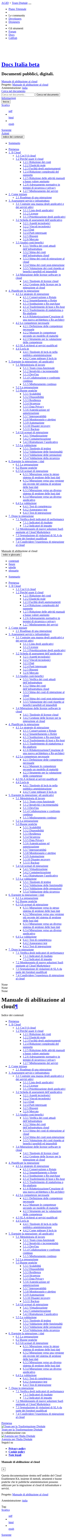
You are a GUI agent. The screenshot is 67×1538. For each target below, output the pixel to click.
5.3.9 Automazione (33, 422)
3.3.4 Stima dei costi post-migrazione (43, 265)
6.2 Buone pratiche (26, 467)
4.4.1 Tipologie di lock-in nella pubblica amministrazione (40, 353)
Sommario (14, 143)
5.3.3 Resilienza (32, 400)
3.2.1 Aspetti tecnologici (36, 223)
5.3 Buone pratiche (26, 390)
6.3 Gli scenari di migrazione (32, 471)
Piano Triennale (17, 9)
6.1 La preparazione (27, 464)
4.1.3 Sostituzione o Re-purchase (41, 303)
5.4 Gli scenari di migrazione (32, 432)
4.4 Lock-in (22, 348)
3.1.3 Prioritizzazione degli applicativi (44, 216)
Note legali (15, 1454)
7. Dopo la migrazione (21, 516)
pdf (10, 111)
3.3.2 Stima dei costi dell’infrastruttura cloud (36, 254)
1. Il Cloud (15, 152)
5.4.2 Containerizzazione (37, 438)
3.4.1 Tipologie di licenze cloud (40, 281)
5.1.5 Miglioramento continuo (39, 384)
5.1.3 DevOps (31, 374)
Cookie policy (17, 1451)
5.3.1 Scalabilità (32, 393)
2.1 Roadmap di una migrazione (34, 197)
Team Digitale (20, 2)
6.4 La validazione (26, 503)
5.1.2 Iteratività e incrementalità (40, 371)
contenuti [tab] (14, 560)
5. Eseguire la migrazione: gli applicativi (31, 361)
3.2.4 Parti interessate (35, 232)
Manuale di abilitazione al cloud (19, 81)
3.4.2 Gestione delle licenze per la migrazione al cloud (42, 286)
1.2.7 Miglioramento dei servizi (40, 191)
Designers (14, 21)
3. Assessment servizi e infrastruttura (29, 200)
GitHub (13, 38)
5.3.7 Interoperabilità (34, 416)
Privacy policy (17, 1448)
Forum (12, 31)
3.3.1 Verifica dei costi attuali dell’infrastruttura (39, 247)
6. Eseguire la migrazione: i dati (26, 461)
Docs (11, 34)
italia (25, 1500)
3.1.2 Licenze (30, 213)
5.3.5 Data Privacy (33, 406)
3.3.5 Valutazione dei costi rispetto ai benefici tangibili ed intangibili (43, 270)
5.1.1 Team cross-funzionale (39, 368)
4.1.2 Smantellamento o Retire (40, 300)
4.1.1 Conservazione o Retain (39, 297)
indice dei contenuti (13, 137)
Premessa (14, 149)
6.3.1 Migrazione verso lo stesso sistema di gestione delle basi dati (41, 476)
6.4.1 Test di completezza (37, 506)
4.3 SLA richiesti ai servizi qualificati (36, 345)
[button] (13, 91)
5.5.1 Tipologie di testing (37, 448)
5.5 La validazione (26, 445)
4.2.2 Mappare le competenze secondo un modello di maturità (40, 334)
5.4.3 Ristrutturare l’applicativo (40, 442)
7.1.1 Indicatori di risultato (38, 522)
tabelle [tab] (12, 567)
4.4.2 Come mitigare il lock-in (40, 358)
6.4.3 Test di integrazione (37, 512)
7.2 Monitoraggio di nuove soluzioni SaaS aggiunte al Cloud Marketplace (39, 530)
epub (11, 123)
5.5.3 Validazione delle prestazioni (42, 454)
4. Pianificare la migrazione (24, 290)
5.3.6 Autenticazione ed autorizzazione (36, 411)
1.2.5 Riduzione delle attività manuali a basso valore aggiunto (44, 180)
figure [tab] (12, 564)
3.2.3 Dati (28, 229)
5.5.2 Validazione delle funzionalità (43, 451)
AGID (5, 2)
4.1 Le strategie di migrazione (32, 294)
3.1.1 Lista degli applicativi (38, 210)
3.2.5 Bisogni (30, 236)
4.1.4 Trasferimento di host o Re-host (44, 306)
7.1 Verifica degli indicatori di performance (40, 519)
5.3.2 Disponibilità (33, 396)
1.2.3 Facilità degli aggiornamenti (42, 168)
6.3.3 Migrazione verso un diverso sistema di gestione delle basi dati (42, 492)
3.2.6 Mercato (31, 239)
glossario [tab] (14, 570)
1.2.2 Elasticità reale (34, 165)
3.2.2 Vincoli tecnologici (37, 226)
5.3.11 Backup (31, 429)
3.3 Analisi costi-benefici (30, 242)
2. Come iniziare (18, 194)
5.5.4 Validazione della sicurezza (41, 458)
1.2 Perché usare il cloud (29, 158)
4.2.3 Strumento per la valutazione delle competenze (42, 341)
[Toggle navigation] (29, 3)
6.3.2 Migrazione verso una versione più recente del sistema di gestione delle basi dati (43, 484)
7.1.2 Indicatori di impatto (37, 525)
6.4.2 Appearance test (35, 509)
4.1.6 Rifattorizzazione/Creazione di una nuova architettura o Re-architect (43, 318)
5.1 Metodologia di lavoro (30, 364)
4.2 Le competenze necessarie (32, 322)
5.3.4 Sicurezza (31, 403)
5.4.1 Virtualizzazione (35, 435)
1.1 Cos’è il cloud (26, 155)
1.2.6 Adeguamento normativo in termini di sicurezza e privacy (41, 186)
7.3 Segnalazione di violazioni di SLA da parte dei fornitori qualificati (39, 537)
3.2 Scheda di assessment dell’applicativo (39, 220)
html (11, 117)
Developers (15, 18)
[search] (47, 95)
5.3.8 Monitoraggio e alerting (39, 419)
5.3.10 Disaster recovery (36, 425)
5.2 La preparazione (27, 387)
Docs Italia (20, 64)
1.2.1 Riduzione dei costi (37, 162)
